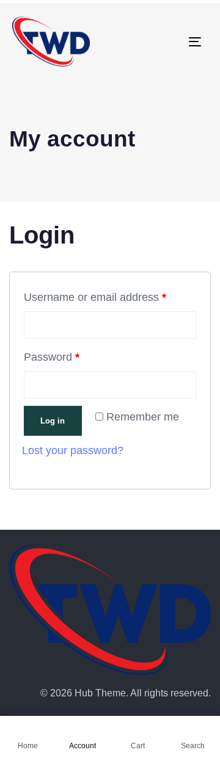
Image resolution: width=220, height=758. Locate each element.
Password (51, 357)
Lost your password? (72, 450)
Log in (52, 420)
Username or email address (95, 297)
